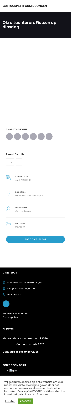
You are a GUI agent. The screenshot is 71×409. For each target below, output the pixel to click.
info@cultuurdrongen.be (21, 288)
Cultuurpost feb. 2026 (30, 344)
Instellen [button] (10, 401)
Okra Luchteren (23, 211)
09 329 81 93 (14, 294)
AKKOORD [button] (25, 401)
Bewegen (20, 226)
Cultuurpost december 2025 (21, 352)
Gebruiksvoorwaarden (15, 313)
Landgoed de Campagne (29, 195)
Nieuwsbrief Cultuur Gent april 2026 (25, 338)
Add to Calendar (35, 239)
